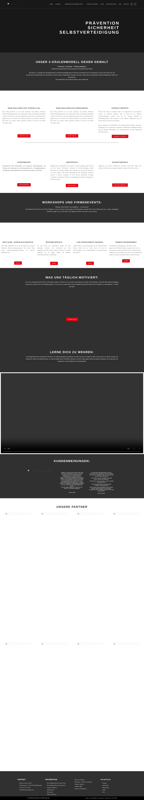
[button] (24, 136)
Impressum (101, 798)
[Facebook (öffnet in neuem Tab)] (131, 4)
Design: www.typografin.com (92, 798)
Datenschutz (107, 798)
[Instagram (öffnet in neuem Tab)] (135, 4)
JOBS (115, 798)
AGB (112, 798)
